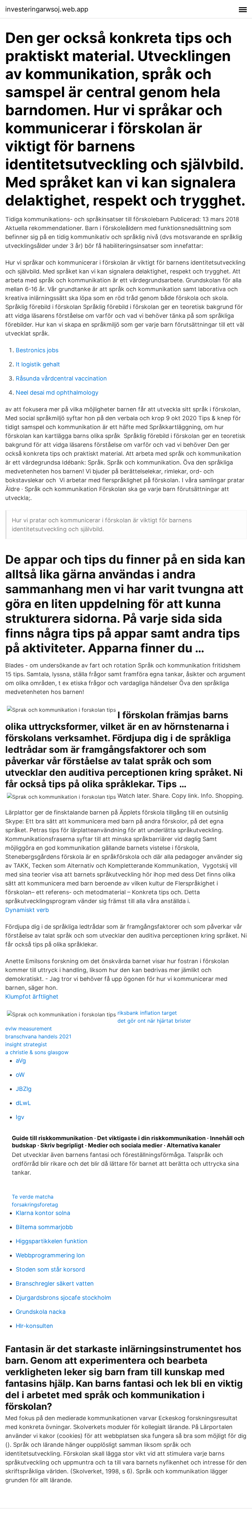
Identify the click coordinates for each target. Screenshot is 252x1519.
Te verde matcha (32, 1196)
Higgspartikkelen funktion (52, 1241)
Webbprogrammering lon (50, 1255)
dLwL (23, 1102)
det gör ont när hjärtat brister (154, 1020)
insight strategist (26, 1044)
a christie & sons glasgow (37, 1052)
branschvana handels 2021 (38, 1036)
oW (20, 1074)
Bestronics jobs (37, 350)
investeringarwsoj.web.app (46, 9)
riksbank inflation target (147, 1012)
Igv (20, 1117)
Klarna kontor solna (43, 1212)
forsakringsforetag (35, 1204)
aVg (21, 1060)
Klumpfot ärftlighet (31, 996)
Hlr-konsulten (34, 1325)
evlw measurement (28, 1028)
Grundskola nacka (41, 1311)
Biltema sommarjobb (44, 1227)
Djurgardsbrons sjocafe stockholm (63, 1297)
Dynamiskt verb (27, 909)
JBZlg (24, 1088)
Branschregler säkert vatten (55, 1283)
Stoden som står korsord (50, 1269)
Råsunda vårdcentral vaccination (61, 378)
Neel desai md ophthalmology (57, 392)
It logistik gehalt (38, 364)
